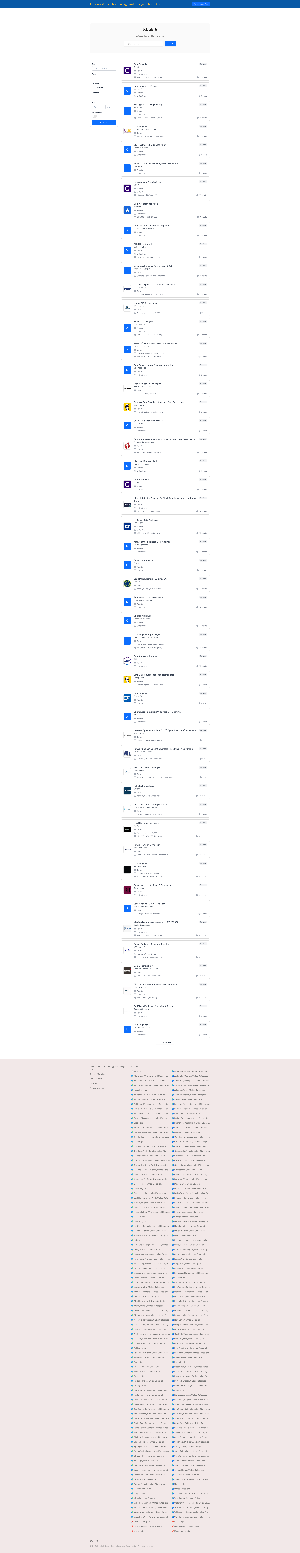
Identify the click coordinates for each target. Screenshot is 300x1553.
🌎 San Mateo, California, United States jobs (150, 1418)
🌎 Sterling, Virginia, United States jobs (148, 1465)
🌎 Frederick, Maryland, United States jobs (190, 1207)
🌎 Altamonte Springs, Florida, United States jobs (150, 1080)
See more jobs (165, 1042)
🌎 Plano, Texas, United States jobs (146, 1371)
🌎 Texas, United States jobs (143, 1479)
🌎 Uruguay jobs (138, 1493)
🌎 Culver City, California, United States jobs (191, 1174)
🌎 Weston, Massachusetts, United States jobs (150, 1512)
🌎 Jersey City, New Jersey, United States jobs (150, 1254)
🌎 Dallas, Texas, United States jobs (146, 1184)
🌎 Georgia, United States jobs (185, 1216)
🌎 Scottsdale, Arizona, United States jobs (149, 1432)
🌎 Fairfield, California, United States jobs (190, 1202)
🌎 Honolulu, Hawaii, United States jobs (148, 1231)
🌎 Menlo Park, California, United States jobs (191, 1301)
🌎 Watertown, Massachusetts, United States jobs (191, 1503)
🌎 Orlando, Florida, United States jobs (188, 1343)
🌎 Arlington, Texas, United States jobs (188, 1090)
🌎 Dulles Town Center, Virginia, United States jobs (191, 1193)
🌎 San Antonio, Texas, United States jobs (190, 1404)
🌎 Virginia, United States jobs (144, 1498)
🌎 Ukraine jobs (178, 1484)
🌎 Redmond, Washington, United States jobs (191, 1385)
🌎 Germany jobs (138, 1221)
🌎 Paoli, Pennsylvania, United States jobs (149, 1353)
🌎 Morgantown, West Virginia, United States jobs (150, 1315)
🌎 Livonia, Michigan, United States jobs (189, 1282)
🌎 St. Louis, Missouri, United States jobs (149, 1456)
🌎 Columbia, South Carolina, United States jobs (150, 1170)
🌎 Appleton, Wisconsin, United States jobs (190, 1085)
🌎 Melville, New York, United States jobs (149, 1301)
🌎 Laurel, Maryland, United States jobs (148, 1277)
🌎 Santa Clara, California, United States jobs (150, 1423)
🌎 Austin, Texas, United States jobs (187, 1099)
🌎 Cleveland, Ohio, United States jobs (188, 1160)
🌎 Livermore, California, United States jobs (150, 1282)
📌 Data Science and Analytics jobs (146, 1526)
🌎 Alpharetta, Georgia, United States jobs (190, 1076)
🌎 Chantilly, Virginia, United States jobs (148, 1146)
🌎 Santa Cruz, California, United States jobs (191, 1423)
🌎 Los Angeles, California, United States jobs (191, 1287)
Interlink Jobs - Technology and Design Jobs (121, 4)
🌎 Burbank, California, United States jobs (149, 1132)
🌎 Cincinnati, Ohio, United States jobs (188, 1155)
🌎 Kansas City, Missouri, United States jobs (150, 1263)
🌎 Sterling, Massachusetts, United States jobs (191, 1460)
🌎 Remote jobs (178, 1390)
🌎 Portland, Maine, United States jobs (147, 1381)
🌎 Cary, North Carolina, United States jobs (190, 1141)
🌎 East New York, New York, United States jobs (150, 1198)
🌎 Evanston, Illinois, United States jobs (189, 1198)
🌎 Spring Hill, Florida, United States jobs (149, 1446)
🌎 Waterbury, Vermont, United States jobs (149, 1503)
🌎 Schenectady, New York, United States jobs (191, 1428)
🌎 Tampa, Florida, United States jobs (188, 1470)
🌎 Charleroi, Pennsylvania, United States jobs (191, 1146)
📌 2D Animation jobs (140, 1521)
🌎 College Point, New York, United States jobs (150, 1165)
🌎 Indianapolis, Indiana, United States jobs (190, 1240)
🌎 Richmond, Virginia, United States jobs (190, 1399)
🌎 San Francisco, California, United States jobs (150, 1414)
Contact (93, 1083)
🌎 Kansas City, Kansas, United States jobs (190, 1259)
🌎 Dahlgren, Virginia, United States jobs (189, 1179)
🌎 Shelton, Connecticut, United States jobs (150, 1437)
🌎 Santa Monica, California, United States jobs (150, 1428)
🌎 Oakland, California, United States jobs (149, 1338)
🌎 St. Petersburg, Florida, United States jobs (191, 1456)
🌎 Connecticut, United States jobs (187, 1170)
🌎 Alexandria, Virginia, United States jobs (149, 1076)
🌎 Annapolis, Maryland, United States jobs (150, 1085)
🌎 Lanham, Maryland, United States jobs (189, 1268)
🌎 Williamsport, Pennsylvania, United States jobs (191, 1512)
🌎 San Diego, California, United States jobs (191, 1409)
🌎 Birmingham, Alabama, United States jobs (150, 1113)
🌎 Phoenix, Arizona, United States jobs (148, 1367)
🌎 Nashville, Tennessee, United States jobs (150, 1320)
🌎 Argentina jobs (139, 1090)
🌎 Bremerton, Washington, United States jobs (191, 1123)
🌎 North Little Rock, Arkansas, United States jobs (150, 1334)
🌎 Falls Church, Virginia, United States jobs (150, 1207)
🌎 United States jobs (181, 1489)
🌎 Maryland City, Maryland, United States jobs (191, 1292)
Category (95, 83)
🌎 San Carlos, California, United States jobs (150, 1409)
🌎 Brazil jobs (137, 1123)
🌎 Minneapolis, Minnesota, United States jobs (150, 1310)
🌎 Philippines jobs (180, 1362)
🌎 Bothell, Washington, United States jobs (190, 1118)
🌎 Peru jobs (136, 1362)
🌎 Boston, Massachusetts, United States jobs (150, 1118)
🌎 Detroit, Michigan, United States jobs (148, 1193)
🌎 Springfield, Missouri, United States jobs (150, 1451)
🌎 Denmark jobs (138, 1188)
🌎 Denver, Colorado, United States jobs (189, 1188)
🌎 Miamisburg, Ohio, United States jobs (189, 1306)
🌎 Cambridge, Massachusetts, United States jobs (150, 1137)
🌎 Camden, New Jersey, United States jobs (191, 1137)
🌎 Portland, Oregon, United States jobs (189, 1381)
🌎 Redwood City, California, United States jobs (150, 1390)
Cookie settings (97, 1088)
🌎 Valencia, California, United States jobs (190, 1493)
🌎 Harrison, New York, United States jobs (190, 1221)
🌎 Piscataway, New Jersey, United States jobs (191, 1367)
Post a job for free (201, 4)
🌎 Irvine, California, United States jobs (188, 1245)
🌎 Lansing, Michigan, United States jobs (149, 1273)
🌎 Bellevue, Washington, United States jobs (191, 1104)
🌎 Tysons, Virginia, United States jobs (148, 1484)
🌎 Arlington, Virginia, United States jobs (148, 1095)
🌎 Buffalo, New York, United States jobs (189, 1127)
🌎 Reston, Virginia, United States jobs (147, 1395)
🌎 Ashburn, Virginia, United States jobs (189, 1095)
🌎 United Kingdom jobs (141, 1489)
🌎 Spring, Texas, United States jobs (187, 1446)
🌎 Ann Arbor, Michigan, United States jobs (190, 1080)
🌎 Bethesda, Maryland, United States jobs (190, 1109)
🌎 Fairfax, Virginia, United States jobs (148, 1202)
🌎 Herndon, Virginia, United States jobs (189, 1226)
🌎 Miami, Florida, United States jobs (147, 1306)
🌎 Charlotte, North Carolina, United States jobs (150, 1151)
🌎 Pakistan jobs (138, 1348)
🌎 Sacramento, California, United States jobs (150, 1404)
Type (94, 74)
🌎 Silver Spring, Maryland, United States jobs (191, 1437)
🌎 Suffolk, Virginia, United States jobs (188, 1465)
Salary (94, 102)
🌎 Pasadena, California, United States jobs (190, 1353)
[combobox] (104, 97)
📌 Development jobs (181, 1531)
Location (95, 93)
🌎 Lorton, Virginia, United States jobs (147, 1287)
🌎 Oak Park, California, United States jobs (190, 1334)
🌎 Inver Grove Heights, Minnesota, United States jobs (150, 1245)
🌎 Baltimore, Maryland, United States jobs (149, 1104)
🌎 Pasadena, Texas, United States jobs (148, 1357)
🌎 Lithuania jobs (179, 1277)
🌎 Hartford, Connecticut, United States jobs (150, 1226)
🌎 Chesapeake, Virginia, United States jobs (191, 1151)
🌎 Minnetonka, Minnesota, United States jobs (191, 1310)
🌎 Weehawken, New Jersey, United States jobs (150, 1507)
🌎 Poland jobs (137, 1376)
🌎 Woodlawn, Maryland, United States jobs (191, 1517)
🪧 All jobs (136, 1071)
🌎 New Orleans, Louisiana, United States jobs (150, 1324)
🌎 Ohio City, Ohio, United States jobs (188, 1338)
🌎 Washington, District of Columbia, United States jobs (191, 1498)
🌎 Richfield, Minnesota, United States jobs (149, 1399)
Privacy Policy (96, 1079)
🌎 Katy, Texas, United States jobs (186, 1263)
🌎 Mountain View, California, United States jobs (191, 1315)
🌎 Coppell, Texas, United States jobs (147, 1174)
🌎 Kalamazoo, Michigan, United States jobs (150, 1259)
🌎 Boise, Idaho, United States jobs (187, 1113)
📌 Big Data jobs (179, 1521)
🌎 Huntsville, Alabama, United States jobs (149, 1235)
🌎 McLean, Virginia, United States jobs (189, 1296)
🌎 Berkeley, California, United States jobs (149, 1109)
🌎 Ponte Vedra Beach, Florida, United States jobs (191, 1376)
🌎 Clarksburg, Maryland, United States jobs (150, 1160)
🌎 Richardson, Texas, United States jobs (189, 1395)
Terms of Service (97, 1074)
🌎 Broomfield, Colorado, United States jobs (150, 1127)
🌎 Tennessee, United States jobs (186, 1474)
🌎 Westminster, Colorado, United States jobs (191, 1507)
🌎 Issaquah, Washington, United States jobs (191, 1249)
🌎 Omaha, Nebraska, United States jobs (148, 1343)
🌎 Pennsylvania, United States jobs (187, 1357)
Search (94, 64)
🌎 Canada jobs (138, 1141)
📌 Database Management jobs (185, 1526)
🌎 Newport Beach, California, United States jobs (191, 1324)
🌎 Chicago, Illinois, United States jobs (148, 1155)
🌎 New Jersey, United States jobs (186, 1320)
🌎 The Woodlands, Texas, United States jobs (191, 1479)
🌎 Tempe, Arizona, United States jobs (148, 1474)
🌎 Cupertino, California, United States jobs (150, 1179)
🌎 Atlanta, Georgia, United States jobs (148, 1099)
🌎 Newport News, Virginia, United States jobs (150, 1329)
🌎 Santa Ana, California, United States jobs (190, 1418)
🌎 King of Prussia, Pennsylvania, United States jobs (150, 1268)
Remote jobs (97, 112)
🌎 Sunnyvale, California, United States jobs (150, 1470)
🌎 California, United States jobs (186, 1132)
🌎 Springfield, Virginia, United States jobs (190, 1451)
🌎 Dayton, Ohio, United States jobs (187, 1184)
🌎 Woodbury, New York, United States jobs (150, 1517)
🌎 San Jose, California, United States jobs (190, 1414)
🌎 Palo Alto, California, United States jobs (190, 1348)
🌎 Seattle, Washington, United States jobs (190, 1432)
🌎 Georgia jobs (138, 1216)
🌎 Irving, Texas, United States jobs (146, 1249)
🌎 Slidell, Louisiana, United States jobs (148, 1442)
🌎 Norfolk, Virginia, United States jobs (188, 1329)
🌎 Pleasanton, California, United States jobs (191, 1371)
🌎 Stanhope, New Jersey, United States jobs (150, 1460)
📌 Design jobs (137, 1531)
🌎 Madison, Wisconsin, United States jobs (149, 1292)
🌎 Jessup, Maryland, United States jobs (189, 1254)
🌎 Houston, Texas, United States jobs (188, 1231)
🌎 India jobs (136, 1240)
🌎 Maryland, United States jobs (145, 1296)
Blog (158, 4)
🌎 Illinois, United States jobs (184, 1235)
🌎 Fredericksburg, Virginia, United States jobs (150, 1212)
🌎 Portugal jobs (138, 1385)
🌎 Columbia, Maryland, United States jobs (190, 1165)
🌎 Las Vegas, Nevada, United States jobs (190, 1273)
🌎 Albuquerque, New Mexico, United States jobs (191, 1071)
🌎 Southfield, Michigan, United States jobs (190, 1442)
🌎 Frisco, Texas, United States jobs (187, 1212)
